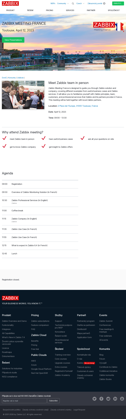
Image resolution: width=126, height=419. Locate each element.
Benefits (35, 341)
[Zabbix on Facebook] (101, 399)
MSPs (53, 3)
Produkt (6, 315)
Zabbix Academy (62, 375)
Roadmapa (7, 352)
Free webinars (105, 336)
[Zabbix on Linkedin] (115, 399)
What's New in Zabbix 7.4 (13, 337)
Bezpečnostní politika (11, 410)
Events (103, 315)
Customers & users (85, 371)
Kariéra (85, 363)
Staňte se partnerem (86, 325)
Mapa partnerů (83, 333)
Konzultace (60, 332)
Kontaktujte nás (84, 355)
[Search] (73, 4)
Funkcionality (8, 325)
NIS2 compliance (9, 376)
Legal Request (79, 410)
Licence (5, 348)
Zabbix (10, 3)
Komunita (12, 78)
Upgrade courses (62, 363)
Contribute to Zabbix (108, 367)
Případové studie (9, 372)
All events (103, 340)
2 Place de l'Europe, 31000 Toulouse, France (78, 106)
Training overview (63, 355)
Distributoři (82, 329)
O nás (79, 359)
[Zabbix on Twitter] (94, 399)
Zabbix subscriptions (40, 321)
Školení (59, 348)
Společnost (83, 348)
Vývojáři (103, 363)
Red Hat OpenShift (39, 373)
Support (58, 321)
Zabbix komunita (106, 375)
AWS (33, 361)
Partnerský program (85, 321)
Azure (34, 365)
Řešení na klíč (61, 336)
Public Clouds (39, 355)
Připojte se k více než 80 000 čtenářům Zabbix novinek (26, 396)
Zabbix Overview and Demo (14, 321)
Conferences (105, 325)
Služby (59, 315)
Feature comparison (40, 325)
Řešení (6, 362)
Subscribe (53, 401)
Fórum (102, 359)
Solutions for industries (12, 368)
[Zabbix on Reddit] (108, 399)
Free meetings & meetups (106, 330)
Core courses (61, 359)
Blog (101, 355)
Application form (84, 337)
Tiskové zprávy (84, 367)
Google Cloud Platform (41, 369)
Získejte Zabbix (119, 3)
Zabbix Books (105, 379)
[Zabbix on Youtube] (122, 399)
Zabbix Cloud (38, 335)
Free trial (35, 349)
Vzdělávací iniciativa (108, 371)
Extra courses (61, 367)
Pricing (35, 315)
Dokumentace (8, 356)
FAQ (33, 329)
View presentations (13, 40)
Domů (4, 78)
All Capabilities (8, 333)
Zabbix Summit (105, 321)
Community (61, 3)
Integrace (6, 329)
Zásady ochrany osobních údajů (35, 410)
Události (20, 78)
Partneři (81, 315)
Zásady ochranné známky (60, 410)
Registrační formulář (64, 371)
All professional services (62, 341)
